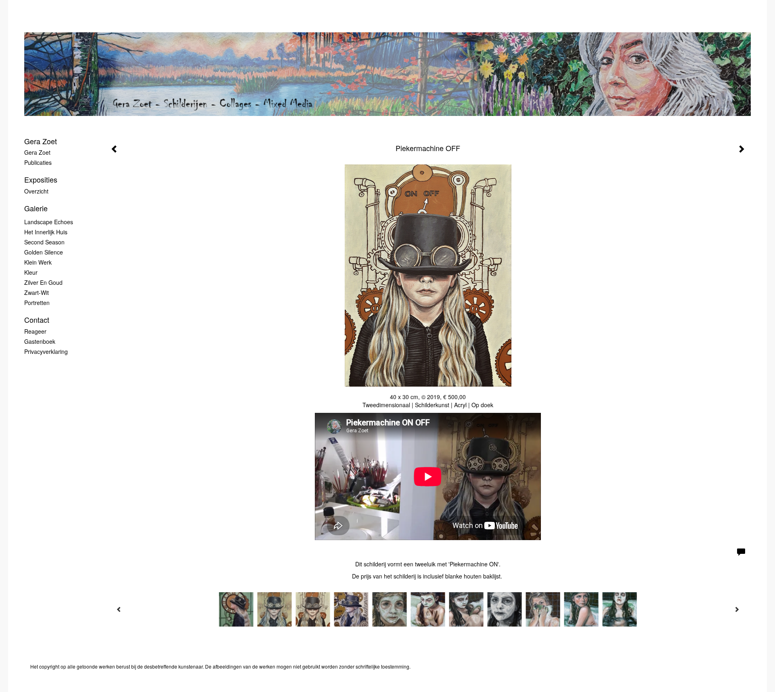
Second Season (44, 242)
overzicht (36, 191)
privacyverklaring (46, 351)
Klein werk (38, 262)
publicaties (38, 162)
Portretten (37, 303)
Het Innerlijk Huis (45, 232)
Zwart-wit (36, 292)
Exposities (40, 180)
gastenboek (39, 341)
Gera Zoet (40, 141)
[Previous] (119, 609)
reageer (35, 331)
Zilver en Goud (43, 282)
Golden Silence (43, 252)
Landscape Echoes (48, 222)
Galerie (36, 208)
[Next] (737, 609)
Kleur (31, 272)
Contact (36, 320)
